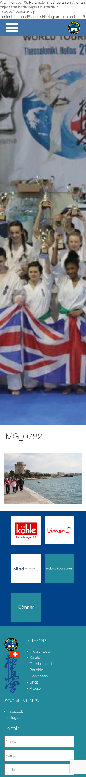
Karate (35, 657)
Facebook (15, 711)
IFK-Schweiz (40, 651)
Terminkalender (42, 663)
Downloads (39, 676)
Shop (34, 682)
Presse (35, 688)
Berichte (36, 670)
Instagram (15, 717)
